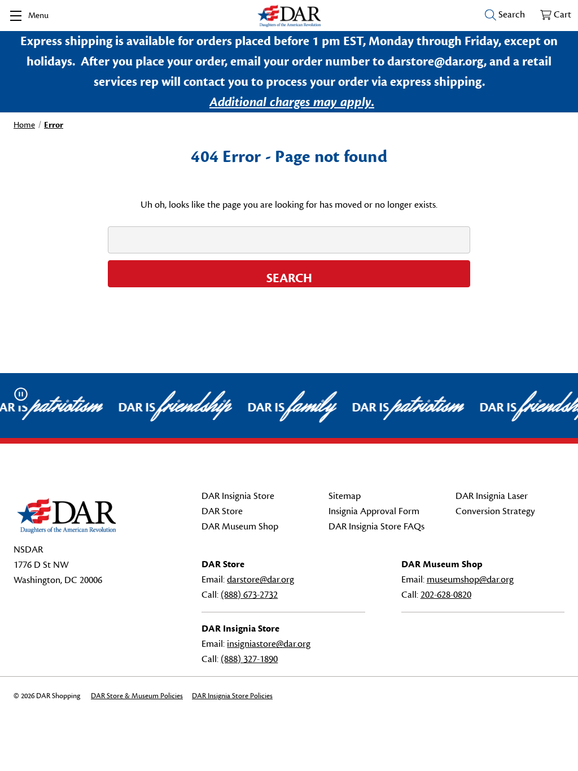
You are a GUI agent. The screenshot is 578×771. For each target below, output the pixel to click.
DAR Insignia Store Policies (232, 695)
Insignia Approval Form (374, 511)
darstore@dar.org (260, 579)
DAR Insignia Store (238, 496)
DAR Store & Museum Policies (137, 695)
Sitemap (345, 496)
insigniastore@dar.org (268, 644)
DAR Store (222, 511)
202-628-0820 (446, 595)
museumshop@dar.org (470, 579)
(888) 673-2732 (249, 595)
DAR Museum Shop (240, 526)
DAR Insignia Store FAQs (376, 526)
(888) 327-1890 (249, 659)
